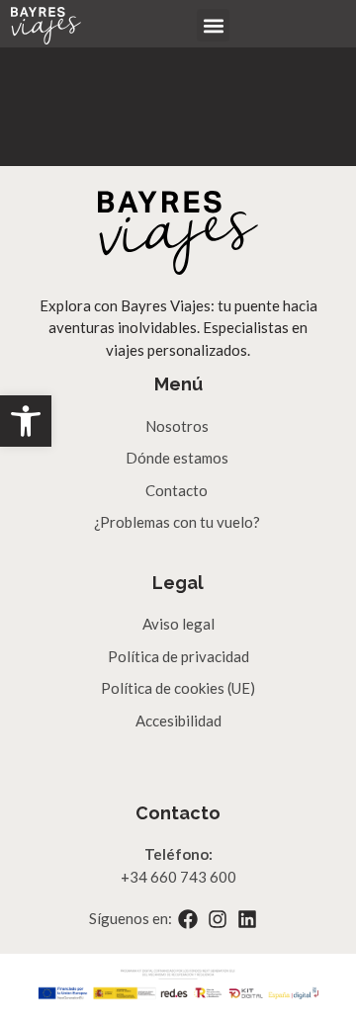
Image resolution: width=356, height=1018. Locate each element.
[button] (25, 421)
